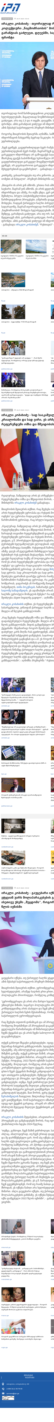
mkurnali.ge (5, 1247)
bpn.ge (4, 774)
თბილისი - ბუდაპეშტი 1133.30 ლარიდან (18, 322)
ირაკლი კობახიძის (12, 604)
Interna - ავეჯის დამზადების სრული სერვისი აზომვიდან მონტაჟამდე (20, 837)
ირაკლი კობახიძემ (27, 224)
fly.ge (3, 301)
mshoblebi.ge (6, 1279)
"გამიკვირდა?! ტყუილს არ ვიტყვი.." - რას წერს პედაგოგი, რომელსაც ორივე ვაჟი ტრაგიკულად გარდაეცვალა (22, 360)
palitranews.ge (6, 806)
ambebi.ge (5, 706)
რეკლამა (29, 1378)
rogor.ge (4, 1347)
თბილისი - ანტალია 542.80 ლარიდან (17, 290)
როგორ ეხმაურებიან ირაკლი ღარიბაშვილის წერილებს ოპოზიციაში (21, 796)
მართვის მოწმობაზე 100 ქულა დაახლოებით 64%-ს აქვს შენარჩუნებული (23, 764)
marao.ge (5, 1315)
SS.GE (4, 236)
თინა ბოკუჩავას (26, 587)
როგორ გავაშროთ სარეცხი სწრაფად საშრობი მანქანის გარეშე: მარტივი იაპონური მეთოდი (22, 1338)
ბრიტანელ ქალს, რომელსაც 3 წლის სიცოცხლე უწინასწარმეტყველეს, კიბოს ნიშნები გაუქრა (22, 1238)
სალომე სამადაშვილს (14, 590)
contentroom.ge (7, 847)
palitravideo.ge (6, 369)
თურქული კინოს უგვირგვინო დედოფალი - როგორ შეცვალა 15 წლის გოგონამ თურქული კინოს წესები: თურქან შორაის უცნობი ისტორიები (24, 1307)
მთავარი (28, 1375)
